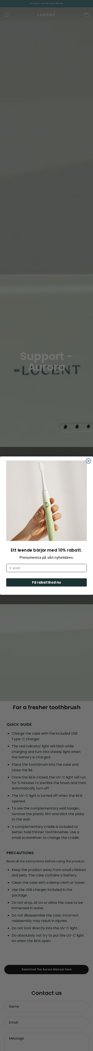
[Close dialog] (88, 460)
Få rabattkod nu (46, 582)
